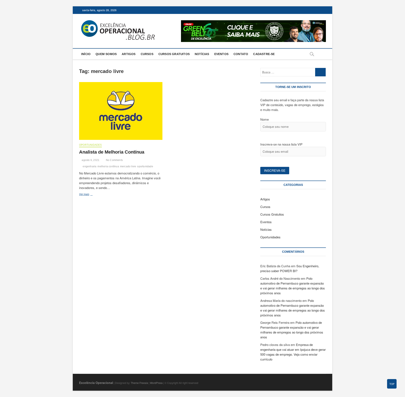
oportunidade (145, 166)
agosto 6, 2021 (90, 160)
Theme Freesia (139, 383)
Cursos (147, 54)
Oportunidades (90, 144)
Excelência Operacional (96, 383)
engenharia (89, 166)
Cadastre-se (264, 54)
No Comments (114, 160)
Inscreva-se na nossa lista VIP (281, 144)
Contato (241, 54)
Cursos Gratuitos (174, 54)
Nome (264, 119)
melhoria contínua (108, 166)
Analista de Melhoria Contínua (111, 152)
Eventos (221, 54)
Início (85, 54)
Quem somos (106, 54)
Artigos (128, 54)
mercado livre (128, 166)
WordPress (156, 383)
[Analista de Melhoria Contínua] (120, 111)
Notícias (202, 54)
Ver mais (89, 195)
